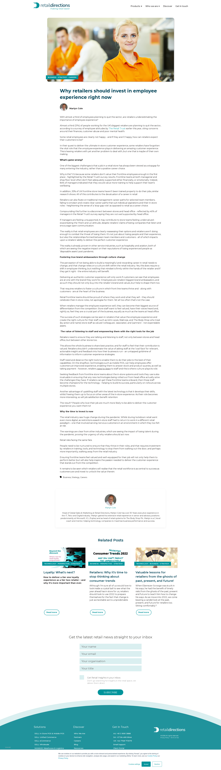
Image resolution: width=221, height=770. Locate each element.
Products (135, 6)
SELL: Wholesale (42, 744)
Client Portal (118, 748)
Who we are (151, 6)
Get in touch (181, 6)
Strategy (75, 477)
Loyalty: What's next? (59, 572)
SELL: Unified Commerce (45, 737)
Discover (167, 6)
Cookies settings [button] (134, 764)
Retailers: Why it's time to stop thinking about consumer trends (108, 577)
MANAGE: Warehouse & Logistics (49, 748)
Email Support (119, 744)
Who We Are (79, 733)
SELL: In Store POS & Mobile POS (49, 733)
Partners (78, 737)
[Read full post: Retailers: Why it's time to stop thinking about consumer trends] (110, 567)
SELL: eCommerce (43, 741)
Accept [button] (146, 764)
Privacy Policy (63, 758)
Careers (83, 477)
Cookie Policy (152, 756)
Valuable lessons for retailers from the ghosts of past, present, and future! (156, 577)
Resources (78, 748)
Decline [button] (157, 764)
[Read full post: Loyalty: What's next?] (64, 567)
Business (67, 477)
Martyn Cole (110, 508)
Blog (76, 744)
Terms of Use (175, 737)
